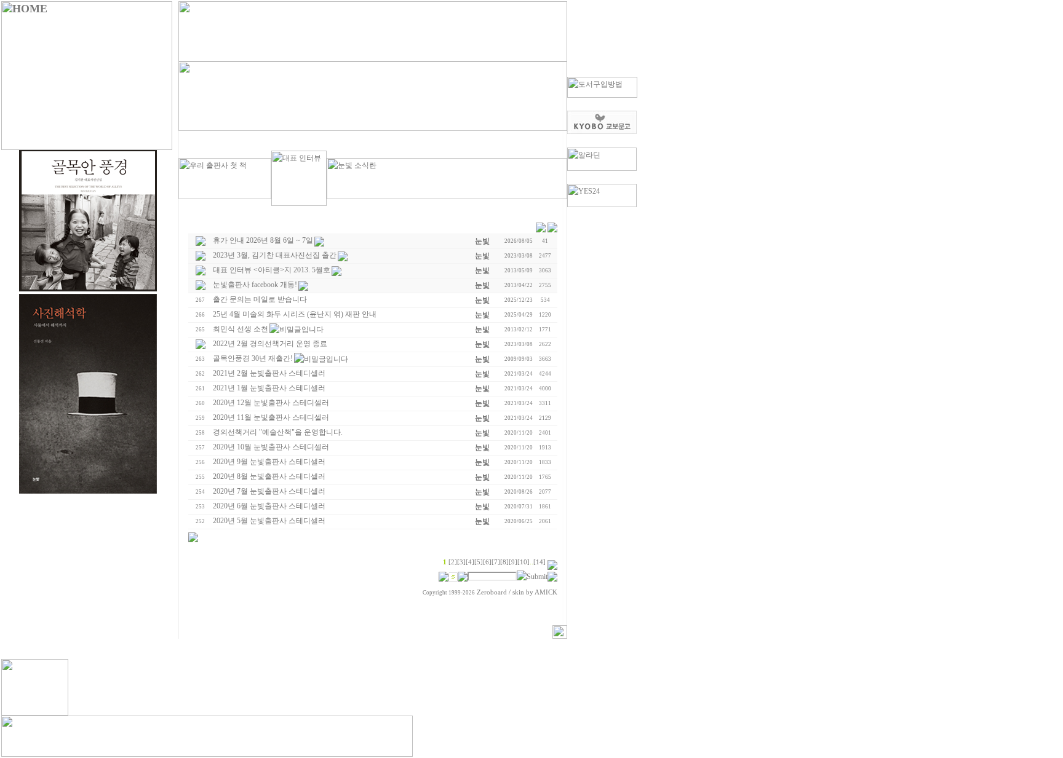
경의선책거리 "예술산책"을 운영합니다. (278, 432)
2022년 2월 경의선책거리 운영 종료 (270, 343)
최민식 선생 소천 (240, 329)
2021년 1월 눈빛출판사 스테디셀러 (269, 388)
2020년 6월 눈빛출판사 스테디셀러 (269, 506)
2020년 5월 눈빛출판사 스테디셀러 (269, 520)
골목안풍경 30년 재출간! (253, 358)
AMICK (546, 592)
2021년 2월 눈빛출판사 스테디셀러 (269, 373)
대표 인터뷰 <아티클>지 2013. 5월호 (271, 270)
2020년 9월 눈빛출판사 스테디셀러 (269, 461)
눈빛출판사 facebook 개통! (255, 284)
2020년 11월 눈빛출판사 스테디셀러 (271, 417)
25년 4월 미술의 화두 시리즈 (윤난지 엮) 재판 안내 (294, 314)
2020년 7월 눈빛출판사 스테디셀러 (269, 491)
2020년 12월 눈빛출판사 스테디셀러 (271, 402)
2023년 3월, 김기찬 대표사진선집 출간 (274, 255)
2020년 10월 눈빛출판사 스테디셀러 (271, 447)
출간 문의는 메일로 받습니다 (260, 299)
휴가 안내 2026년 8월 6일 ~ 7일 (263, 240)
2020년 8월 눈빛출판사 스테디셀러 (269, 476)
